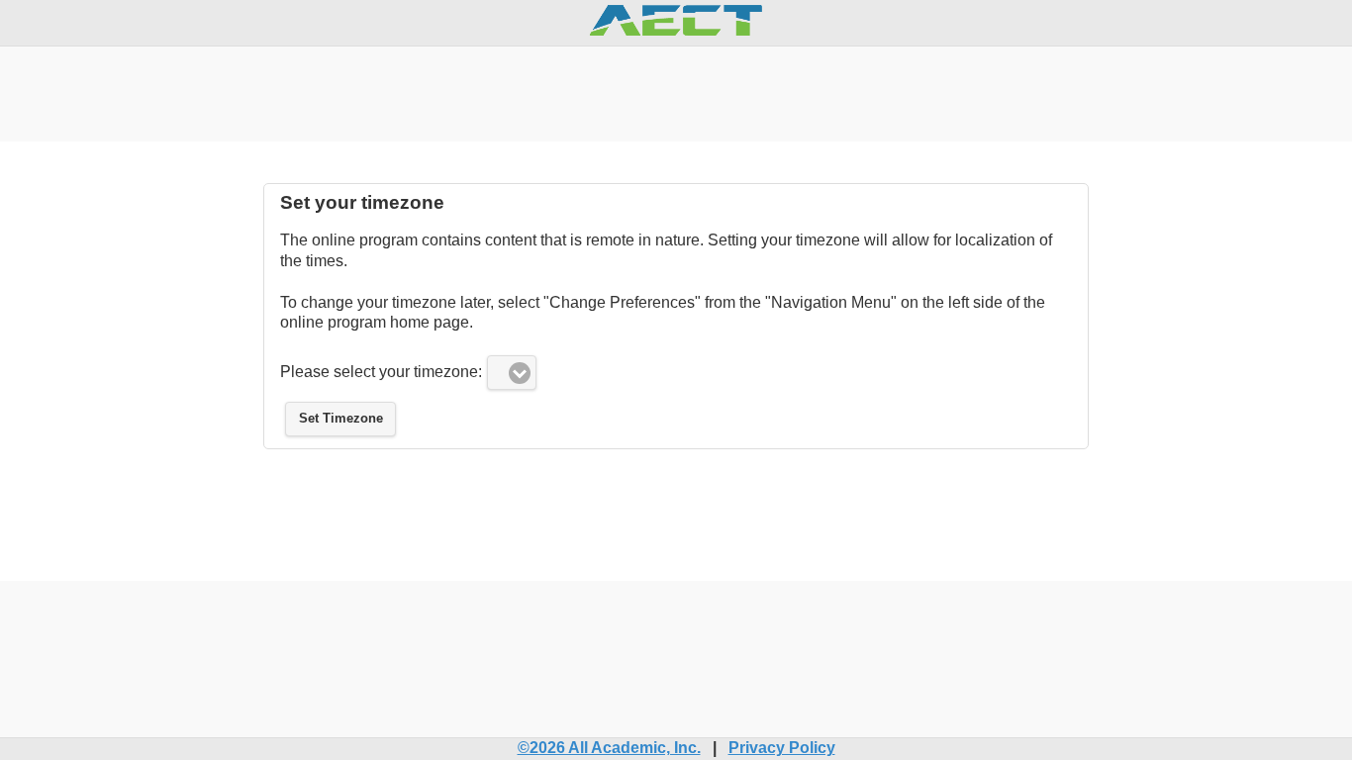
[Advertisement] (676, 91)
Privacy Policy (781, 747)
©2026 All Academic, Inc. (609, 747)
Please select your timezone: (381, 371)
